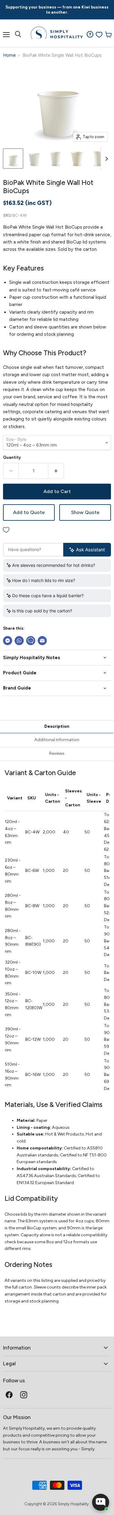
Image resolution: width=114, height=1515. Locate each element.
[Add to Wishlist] (57, 530)
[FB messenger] (7, 640)
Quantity (12, 457)
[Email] (42, 640)
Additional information (56, 739)
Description (56, 726)
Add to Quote (29, 512)
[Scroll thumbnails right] (105, 159)
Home (9, 55)
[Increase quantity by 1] (56, 471)
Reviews (56, 753)
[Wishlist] (99, 35)
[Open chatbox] (100, 1502)
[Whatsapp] (19, 640)
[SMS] (30, 640)
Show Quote (85, 512)
